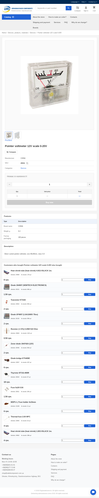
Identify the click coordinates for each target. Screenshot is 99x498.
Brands (35, 28)
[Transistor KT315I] (6, 301)
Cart (94, 11)
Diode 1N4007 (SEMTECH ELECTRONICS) (28, 285)
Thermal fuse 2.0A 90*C (20, 417)
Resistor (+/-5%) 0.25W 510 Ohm (24, 329)
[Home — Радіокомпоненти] (17, 9)
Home (4, 33)
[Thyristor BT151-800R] (6, 374)
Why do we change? (79, 22)
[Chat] (93, 492)
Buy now (49, 202)
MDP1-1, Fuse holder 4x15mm (23, 402)
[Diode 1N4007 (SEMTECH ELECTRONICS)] (6, 287)
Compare (77, 11)
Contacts (73, 17)
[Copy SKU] (27, 163)
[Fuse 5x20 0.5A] (6, 389)
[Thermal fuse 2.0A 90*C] (6, 418)
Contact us (92, 2)
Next (10, 140)
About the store (39, 17)
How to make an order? (57, 17)
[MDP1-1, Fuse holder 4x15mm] (6, 404)
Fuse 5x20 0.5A (17, 387)
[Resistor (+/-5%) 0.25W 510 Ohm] (6, 331)
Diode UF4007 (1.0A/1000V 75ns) (24, 314)
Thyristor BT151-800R (20, 373)
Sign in (86, 11)
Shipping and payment (41, 22)
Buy (89, 280)
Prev (6, 140)
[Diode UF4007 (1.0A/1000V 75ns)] (6, 316)
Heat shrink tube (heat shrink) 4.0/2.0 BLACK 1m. (31, 271)
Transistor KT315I (18, 300)
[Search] (68, 8)
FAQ (66, 22)
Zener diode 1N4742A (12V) (22, 344)
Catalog (7, 17)
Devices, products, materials (18, 33)
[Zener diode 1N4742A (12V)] (6, 345)
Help (83, 2)
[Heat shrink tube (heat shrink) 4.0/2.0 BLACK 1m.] (6, 272)
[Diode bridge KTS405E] (6, 360)
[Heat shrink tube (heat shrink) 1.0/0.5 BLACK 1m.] (6, 433)
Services (57, 22)
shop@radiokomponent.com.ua (13, 473)
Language (74, 2)
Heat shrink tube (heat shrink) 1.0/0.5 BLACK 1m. (31, 431)
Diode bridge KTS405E (20, 358)
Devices (33, 33)
